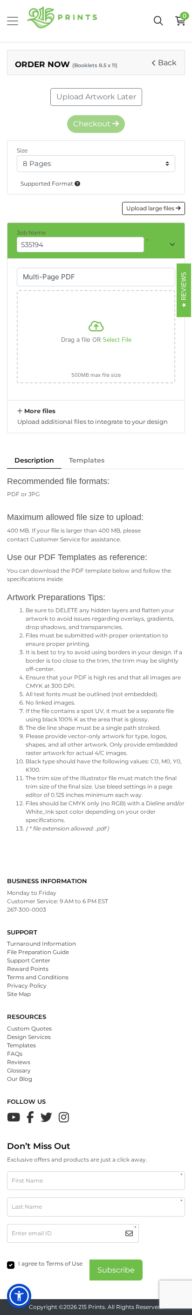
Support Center (28, 960)
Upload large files (151, 208)
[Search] (158, 21)
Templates (86, 460)
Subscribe (116, 1270)
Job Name (31, 232)
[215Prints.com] (62, 21)
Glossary (19, 1070)
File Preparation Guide (38, 951)
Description (34, 460)
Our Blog (19, 1078)
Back (167, 62)
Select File (117, 340)
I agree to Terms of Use (50, 1263)
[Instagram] (64, 1117)
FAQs (14, 1053)
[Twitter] (46, 1117)
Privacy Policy (27, 985)
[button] (19, 1296)
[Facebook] (30, 1117)
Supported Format (48, 183)
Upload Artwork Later (96, 96)
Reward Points (27, 968)
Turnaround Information (41, 943)
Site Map (19, 993)
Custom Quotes (29, 1028)
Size (22, 150)
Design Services (29, 1036)
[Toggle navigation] (12, 21)
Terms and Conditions (38, 977)
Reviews (18, 1062)
